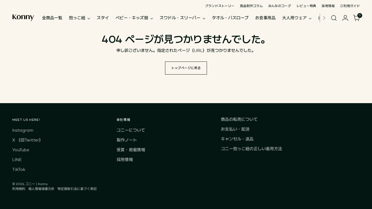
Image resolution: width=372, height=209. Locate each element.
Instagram (22, 130)
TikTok (18, 169)
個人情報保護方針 (41, 189)
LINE (17, 159)
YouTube (20, 149)
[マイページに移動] (345, 18)
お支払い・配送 (235, 129)
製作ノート (127, 140)
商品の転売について (239, 119)
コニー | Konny (36, 184)
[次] (324, 18)
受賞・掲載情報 (131, 149)
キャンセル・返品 (237, 139)
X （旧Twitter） (27, 140)
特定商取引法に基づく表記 (77, 189)
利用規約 (18, 189)
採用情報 (125, 159)
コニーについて (131, 130)
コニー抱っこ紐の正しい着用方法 (251, 148)
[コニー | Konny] (23, 17)
